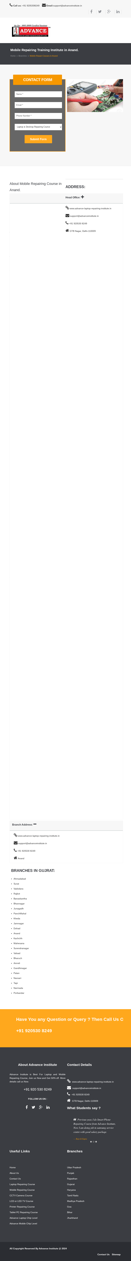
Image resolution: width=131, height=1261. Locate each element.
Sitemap (116, 1254)
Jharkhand (72, 1218)
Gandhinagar (20, 968)
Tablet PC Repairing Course (24, 1212)
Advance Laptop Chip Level (23, 1218)
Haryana (71, 1190)
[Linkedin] (118, 12)
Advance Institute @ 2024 (53, 1248)
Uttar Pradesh (74, 1167)
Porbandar (19, 993)
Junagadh (19, 908)
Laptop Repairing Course (22, 1184)
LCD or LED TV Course (21, 1201)
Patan (16, 973)
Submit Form (38, 139)
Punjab (70, 1173)
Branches (23, 56)
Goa (69, 1206)
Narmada (18, 988)
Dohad (17, 928)
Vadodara (18, 888)
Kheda (17, 918)
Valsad (17, 953)
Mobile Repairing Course (22, 1190)
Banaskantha (20, 898)
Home (13, 56)
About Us (14, 1173)
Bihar (69, 1212)
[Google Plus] (108, 12)
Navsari (17, 978)
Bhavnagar (19, 903)
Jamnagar (19, 923)
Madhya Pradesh (75, 1201)
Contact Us (15, 1178)
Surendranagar (21, 948)
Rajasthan (72, 1178)
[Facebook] (90, 12)
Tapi (16, 983)
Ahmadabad (20, 878)
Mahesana (19, 943)
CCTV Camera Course (21, 1195)
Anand (17, 933)
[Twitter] (99, 12)
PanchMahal (20, 913)
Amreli (17, 963)
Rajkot (17, 893)
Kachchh (18, 938)
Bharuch (18, 958)
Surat (16, 883)
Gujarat (71, 1184)
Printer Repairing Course (22, 1206)
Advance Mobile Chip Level (23, 1223)
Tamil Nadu (72, 1195)
